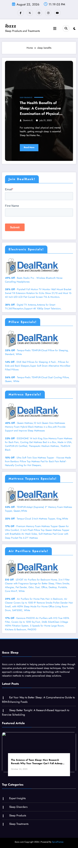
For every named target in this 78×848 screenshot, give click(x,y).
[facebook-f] (21, 13)
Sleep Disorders (18, 807)
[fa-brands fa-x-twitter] (30, 13)
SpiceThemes (57, 841)
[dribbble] (39, 13)
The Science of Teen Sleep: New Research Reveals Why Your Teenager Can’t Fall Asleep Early (36, 761)
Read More (29, 147)
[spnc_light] (74, 28)
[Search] (66, 28)
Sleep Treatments (26, 97)
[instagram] (48, 13)
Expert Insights (17, 798)
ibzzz (10, 26)
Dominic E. (28, 120)
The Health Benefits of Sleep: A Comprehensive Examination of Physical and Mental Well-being (40, 108)
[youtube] (57, 13)
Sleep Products (17, 815)
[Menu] (55, 28)
